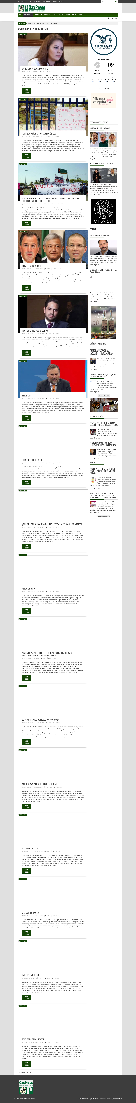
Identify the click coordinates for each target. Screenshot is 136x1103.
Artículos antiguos (26, 1072)
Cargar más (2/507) (104, 516)
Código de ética (46, 1)
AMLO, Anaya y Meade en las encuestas (40, 784)
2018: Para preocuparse (33, 1039)
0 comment (51, 72)
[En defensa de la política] (103, 247)
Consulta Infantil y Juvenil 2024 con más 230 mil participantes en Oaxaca (103, 471)
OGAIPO (54, 15)
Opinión (36, 15)
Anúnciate (61, 1)
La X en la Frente (23, 34)
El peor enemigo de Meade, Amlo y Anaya (40, 719)
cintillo (49, 787)
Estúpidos (26, 395)
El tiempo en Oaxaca (104, 88)
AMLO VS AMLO (29, 588)
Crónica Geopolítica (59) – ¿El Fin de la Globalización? (103, 375)
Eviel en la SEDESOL (31, 975)
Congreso (47, 15)
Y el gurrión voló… (31, 912)
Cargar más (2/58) (103, 395)
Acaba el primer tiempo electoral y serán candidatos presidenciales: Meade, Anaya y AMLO (47, 654)
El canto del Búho (97, 416)
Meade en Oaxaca (30, 848)
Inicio (31, 1)
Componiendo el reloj (32, 460)
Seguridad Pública (70, 15)
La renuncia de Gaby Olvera (35, 68)
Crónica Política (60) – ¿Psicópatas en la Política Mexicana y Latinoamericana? (101, 352)
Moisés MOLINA (38, 136)
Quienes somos (38, 1)
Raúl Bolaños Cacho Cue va (35, 330)
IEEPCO (61, 15)
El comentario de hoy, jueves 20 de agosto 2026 (103, 271)
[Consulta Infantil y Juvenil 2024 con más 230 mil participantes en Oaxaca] (93, 480)
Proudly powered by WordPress (88, 1098)
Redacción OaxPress (40, 204)
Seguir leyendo (27, 91)
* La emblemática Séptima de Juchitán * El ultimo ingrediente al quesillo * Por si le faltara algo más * (103, 444)
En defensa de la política (99, 236)
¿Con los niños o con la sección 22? (39, 133)
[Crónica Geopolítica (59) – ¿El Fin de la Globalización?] (93, 383)
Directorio (54, 1)
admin (36, 72)
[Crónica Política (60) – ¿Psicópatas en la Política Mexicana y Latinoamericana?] (93, 361)
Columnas (27, 15)
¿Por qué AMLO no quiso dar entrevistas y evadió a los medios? (52, 524)
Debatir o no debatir (32, 265)
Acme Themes (117, 1098)
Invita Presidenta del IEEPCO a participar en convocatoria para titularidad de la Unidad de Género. (103, 495)
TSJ (41, 15)
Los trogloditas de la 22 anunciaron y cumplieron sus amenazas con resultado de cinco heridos (53, 199)
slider (43, 72)
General (80, 15)
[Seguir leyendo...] (95, 265)
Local (20, 15)
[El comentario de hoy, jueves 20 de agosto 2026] (104, 283)
